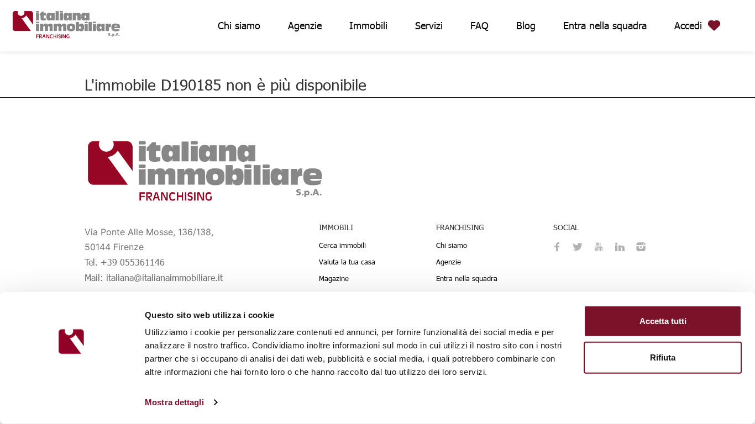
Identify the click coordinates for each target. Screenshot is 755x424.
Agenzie (305, 25)
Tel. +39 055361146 (125, 262)
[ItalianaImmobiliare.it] (66, 23)
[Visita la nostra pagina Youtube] (598, 248)
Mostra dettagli (174, 402)
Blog (526, 25)
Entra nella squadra (605, 25)
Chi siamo (239, 25)
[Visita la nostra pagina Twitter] (577, 248)
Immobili (368, 25)
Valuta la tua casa (347, 261)
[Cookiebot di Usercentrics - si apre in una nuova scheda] (71, 402)
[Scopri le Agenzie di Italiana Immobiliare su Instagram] (640, 248)
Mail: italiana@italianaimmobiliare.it (154, 277)
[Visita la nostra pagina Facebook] (556, 248)
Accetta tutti (662, 321)
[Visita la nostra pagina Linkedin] (619, 248)
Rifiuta (662, 357)
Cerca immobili (342, 245)
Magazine (334, 278)
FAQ (479, 25)
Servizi (429, 25)
